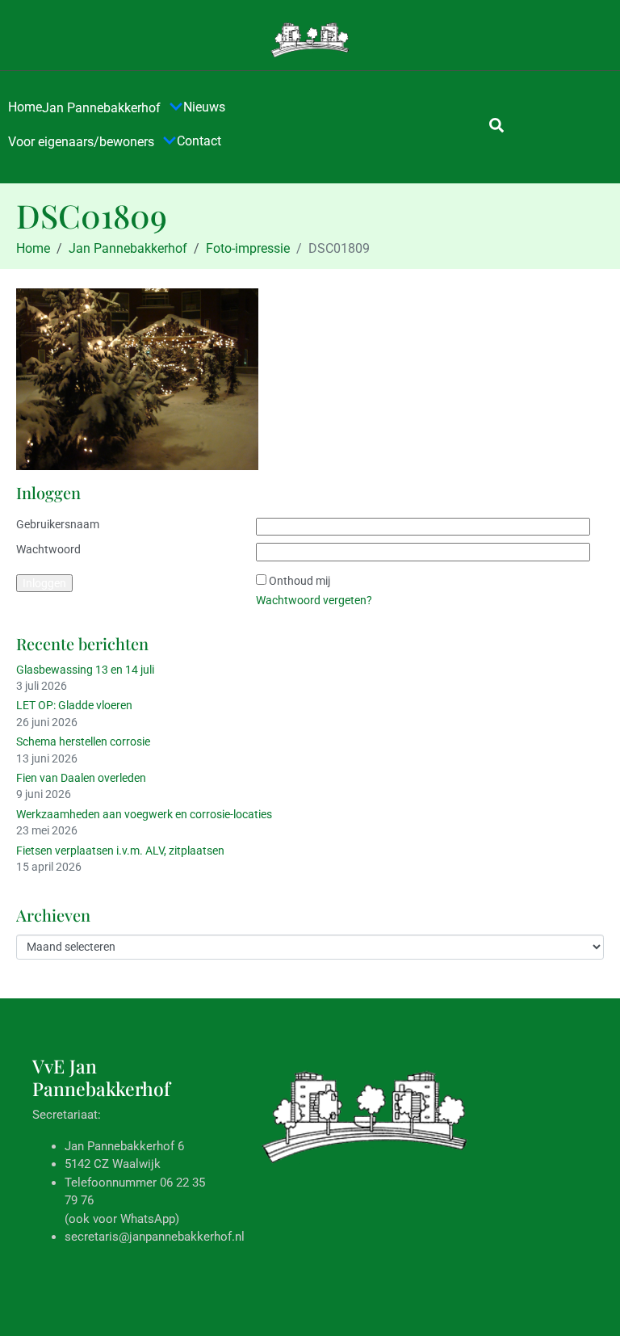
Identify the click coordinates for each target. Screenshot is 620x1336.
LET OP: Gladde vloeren (74, 705)
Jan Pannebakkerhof (101, 108)
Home (25, 107)
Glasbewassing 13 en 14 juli (85, 669)
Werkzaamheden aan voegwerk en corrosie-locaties (144, 814)
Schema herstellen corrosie (83, 741)
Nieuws (204, 107)
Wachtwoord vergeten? (314, 600)
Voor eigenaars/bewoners (81, 141)
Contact (199, 141)
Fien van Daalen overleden (81, 777)
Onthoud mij (299, 580)
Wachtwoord (48, 549)
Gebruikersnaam (57, 524)
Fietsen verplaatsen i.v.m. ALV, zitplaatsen (120, 850)
